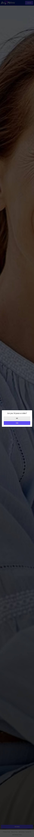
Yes (17, 423)
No (17, 418)
